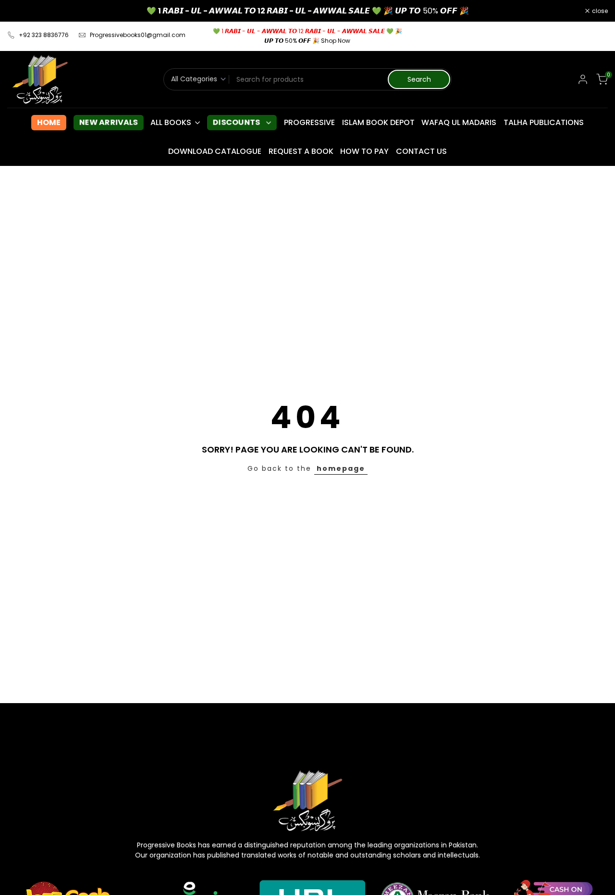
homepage (341, 468)
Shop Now (335, 41)
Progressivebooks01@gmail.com (137, 35)
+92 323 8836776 (44, 35)
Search (419, 79)
